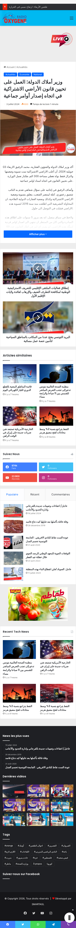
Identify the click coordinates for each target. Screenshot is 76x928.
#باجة (64, 851)
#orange (9, 845)
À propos (37, 863)
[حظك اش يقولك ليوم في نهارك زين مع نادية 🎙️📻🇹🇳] (14, 819)
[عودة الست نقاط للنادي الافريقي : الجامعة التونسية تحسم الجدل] (13, 542)
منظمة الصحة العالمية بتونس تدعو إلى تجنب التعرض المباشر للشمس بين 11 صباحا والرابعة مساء (55, 391)
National (38, 74)
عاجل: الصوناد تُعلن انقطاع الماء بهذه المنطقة (48, 569)
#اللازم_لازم (10, 851)
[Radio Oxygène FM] (15, 18)
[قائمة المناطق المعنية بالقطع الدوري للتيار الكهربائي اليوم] (20, 373)
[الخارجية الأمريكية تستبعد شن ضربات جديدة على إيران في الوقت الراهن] (20, 416)
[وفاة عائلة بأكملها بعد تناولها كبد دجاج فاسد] (13, 526)
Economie (24, 74)
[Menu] (71, 19)
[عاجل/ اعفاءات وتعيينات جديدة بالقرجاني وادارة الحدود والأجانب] (13, 510)
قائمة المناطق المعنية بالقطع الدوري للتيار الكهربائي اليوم (17, 388)
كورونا (49, 863)
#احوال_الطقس (36, 845)
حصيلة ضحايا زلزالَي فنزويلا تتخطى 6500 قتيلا (31, 6)
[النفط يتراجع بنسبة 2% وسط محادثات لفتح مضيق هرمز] (56, 416)
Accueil (10, 67)
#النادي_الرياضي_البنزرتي (45, 851)
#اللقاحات (24, 851)
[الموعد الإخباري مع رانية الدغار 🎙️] (38, 791)
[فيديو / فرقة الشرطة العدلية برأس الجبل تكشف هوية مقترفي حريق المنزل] (14, 791)
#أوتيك (21, 845)
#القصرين (52, 845)
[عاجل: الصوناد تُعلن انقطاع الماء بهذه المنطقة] (13, 574)
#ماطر (8, 863)
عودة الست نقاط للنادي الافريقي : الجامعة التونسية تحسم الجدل (47, 539)
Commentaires (60, 494)
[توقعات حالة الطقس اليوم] (14, 805)
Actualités (21, 67)
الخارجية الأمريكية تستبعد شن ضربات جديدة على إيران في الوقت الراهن (18, 432)
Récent (34, 494)
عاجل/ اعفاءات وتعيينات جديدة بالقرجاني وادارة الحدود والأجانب (46, 507)
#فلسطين (47, 857)
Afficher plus (37, 234)
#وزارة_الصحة (22, 863)
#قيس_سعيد (62, 857)
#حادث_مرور (22, 857)
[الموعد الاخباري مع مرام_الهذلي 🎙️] (38, 805)
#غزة (35, 857)
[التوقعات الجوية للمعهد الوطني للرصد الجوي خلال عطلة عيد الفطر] (13, 558)
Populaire (12, 494)
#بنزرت (8, 857)
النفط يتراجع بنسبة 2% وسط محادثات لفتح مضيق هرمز (54, 430)
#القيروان (66, 845)
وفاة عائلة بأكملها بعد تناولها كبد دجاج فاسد (47, 521)
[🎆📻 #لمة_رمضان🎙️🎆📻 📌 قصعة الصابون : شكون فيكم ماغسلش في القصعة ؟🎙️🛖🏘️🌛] (62, 791)
